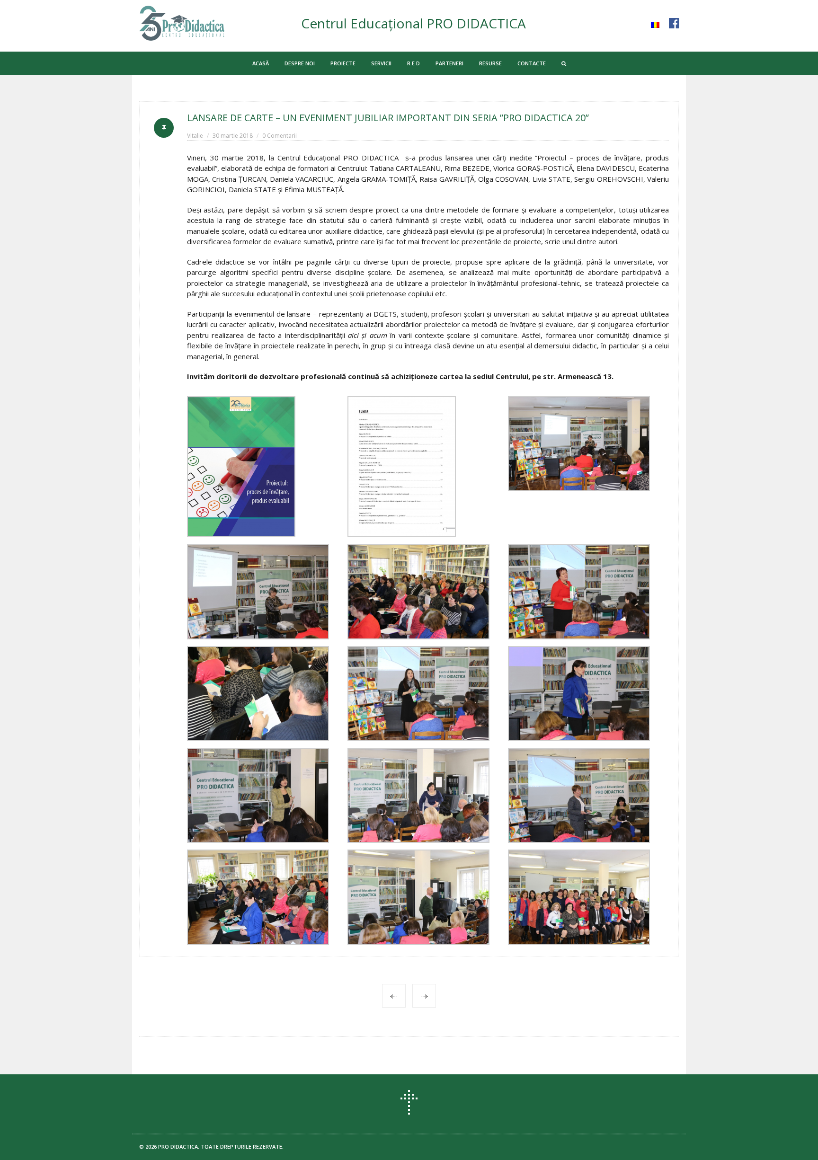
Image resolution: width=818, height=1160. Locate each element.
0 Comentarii (279, 136)
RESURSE (490, 63)
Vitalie (195, 136)
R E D (413, 63)
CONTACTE (531, 63)
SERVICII (381, 63)
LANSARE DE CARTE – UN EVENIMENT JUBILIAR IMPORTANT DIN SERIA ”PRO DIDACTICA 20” (388, 117)
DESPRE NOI (300, 63)
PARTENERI (449, 63)
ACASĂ (260, 63)
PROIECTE (343, 63)
